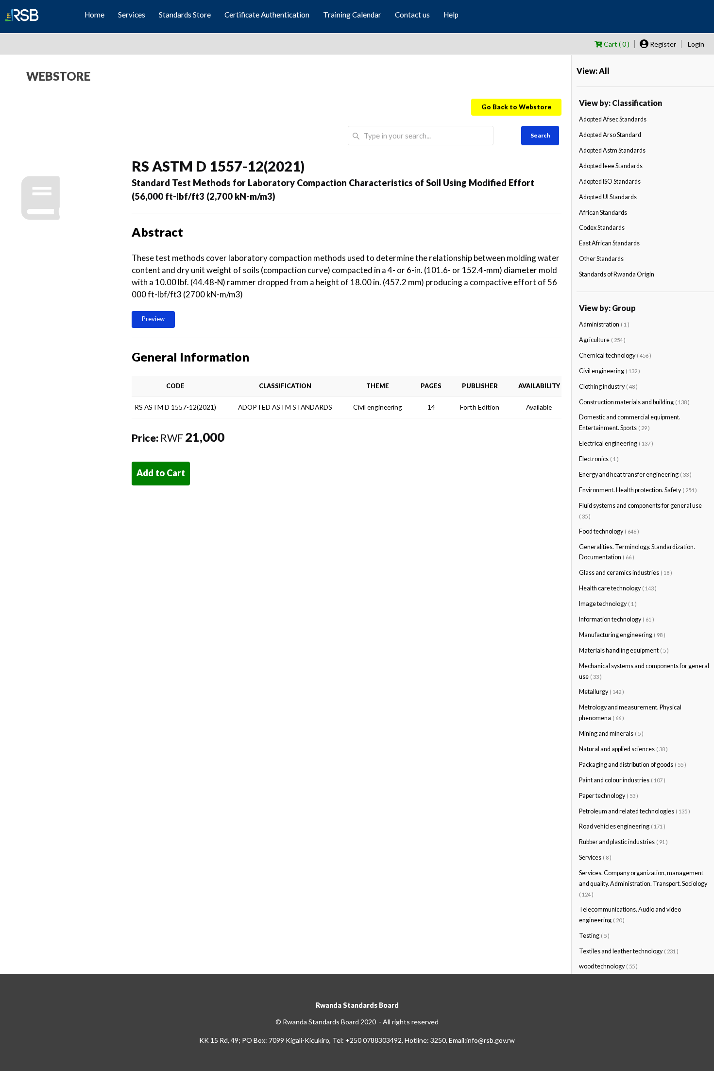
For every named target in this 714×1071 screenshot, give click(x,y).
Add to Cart (160, 472)
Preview (153, 319)
